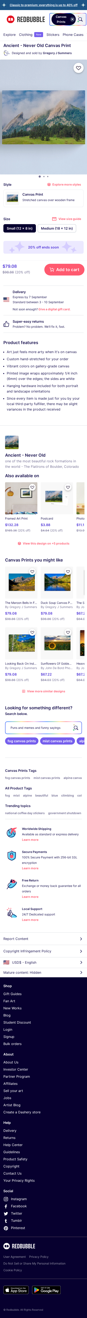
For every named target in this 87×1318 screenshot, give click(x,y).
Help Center (13, 1145)
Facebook (19, 1206)
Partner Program (16, 1076)
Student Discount (17, 1022)
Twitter (16, 1213)
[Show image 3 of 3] (47, 176)
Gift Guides (12, 994)
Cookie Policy (12, 1270)
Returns (9, 1138)
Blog (7, 1015)
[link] (21, 741)
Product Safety (15, 1159)
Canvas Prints (16, 770)
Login (7, 1029)
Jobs (7, 1098)
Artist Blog (11, 1105)
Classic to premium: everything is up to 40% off (43, 5)
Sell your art (13, 1091)
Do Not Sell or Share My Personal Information (34, 1263)
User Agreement (14, 1256)
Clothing (30, 34)
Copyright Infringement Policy (27, 951)
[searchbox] (43, 728)
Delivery (9, 1130)
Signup (8, 1037)
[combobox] (68, 19)
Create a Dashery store (22, 1112)
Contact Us (12, 1173)
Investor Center (15, 1069)
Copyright (11, 1166)
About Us (10, 1062)
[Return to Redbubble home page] (26, 19)
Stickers (52, 34)
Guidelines (11, 1152)
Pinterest (18, 1228)
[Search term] (80, 19)
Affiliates (10, 1083)
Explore (9, 34)
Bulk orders (12, 1044)
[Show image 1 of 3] (40, 176)
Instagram (19, 1199)
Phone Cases (73, 34)
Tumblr (16, 1220)
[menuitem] (9, 35)
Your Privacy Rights (19, 1180)
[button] (43, 5)
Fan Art (9, 1001)
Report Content (15, 939)
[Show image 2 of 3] (44, 176)
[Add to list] (78, 68)
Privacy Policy (39, 1256)
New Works (12, 1008)
